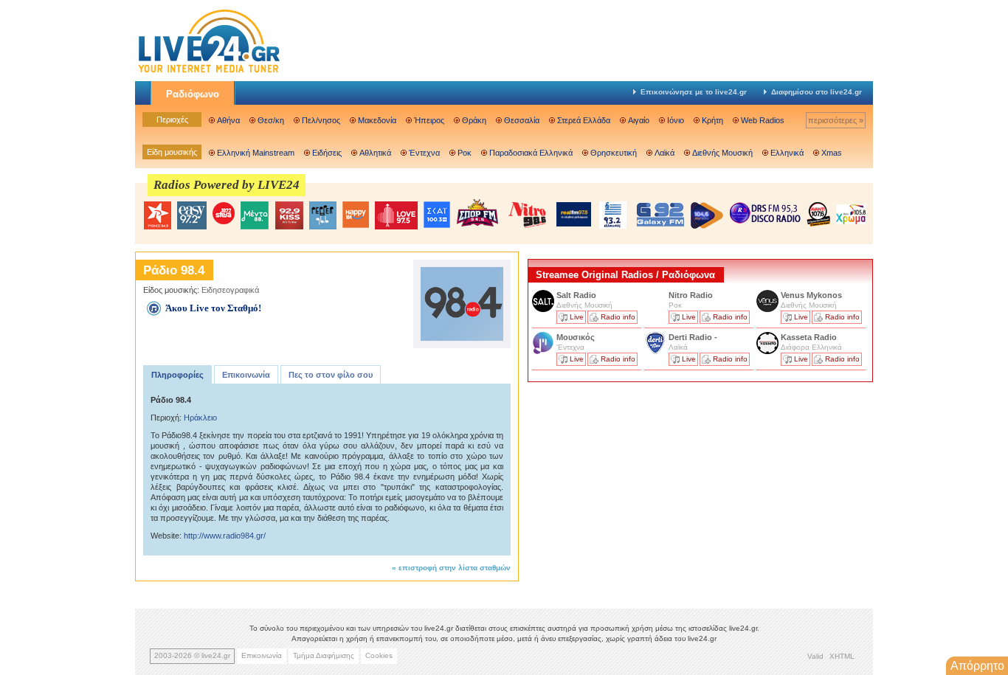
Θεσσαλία (521, 120)
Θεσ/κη (271, 120)
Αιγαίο (638, 120)
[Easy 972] (192, 215)
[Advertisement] (638, 489)
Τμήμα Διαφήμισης (323, 655)
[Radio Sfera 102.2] (224, 214)
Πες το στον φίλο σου (331, 374)
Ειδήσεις (327, 152)
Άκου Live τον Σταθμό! (213, 308)
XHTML (842, 656)
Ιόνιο (675, 120)
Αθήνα (228, 120)
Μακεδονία (377, 120)
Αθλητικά (375, 152)
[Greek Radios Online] (209, 70)
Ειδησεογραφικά (230, 289)
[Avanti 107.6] (818, 213)
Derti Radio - (693, 337)
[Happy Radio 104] (355, 215)
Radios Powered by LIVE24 (226, 185)
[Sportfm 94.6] (477, 212)
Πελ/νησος (321, 120)
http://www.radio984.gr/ (225, 535)
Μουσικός (575, 337)
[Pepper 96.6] (322, 215)
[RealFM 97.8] (573, 214)
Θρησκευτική (613, 152)
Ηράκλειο (200, 417)
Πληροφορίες (177, 374)
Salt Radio (577, 295)
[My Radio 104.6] (707, 215)
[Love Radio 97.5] (396, 215)
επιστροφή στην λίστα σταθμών (454, 568)
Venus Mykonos (812, 295)
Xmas (831, 152)
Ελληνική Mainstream (255, 152)
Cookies (379, 655)
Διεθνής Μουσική (722, 152)
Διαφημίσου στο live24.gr (816, 92)
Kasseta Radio (810, 337)
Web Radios (762, 120)
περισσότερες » (835, 120)
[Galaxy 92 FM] (660, 214)
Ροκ (465, 152)
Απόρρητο (977, 666)
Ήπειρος (429, 120)
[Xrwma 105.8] (851, 213)
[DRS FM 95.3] (765, 214)
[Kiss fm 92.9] (289, 215)
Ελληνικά (787, 152)
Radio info (618, 317)
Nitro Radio (691, 295)
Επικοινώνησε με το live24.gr (694, 92)
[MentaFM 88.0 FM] (255, 215)
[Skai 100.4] (437, 215)
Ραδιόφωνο (192, 94)
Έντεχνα (424, 152)
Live (577, 317)
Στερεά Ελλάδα (583, 120)
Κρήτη (712, 120)
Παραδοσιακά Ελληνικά (531, 152)
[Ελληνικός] (614, 215)
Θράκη (474, 120)
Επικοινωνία (246, 374)
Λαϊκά (664, 152)
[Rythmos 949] (157, 215)
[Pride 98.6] (527, 214)
